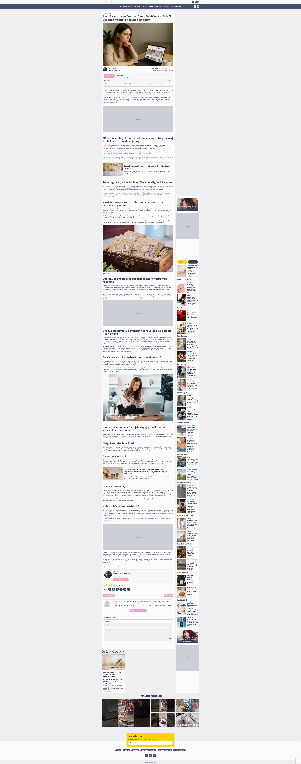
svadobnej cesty (108, 520)
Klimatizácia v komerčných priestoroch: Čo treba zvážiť (191, 538)
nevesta (128, 188)
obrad (153, 195)
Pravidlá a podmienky (148, 750)
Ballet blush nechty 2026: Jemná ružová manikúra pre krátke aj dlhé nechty (191, 288)
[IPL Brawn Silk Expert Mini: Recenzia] (187, 720)
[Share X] (117, 589)
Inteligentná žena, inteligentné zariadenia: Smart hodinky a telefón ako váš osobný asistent (192, 414)
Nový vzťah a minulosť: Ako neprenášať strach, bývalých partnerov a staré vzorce (192, 345)
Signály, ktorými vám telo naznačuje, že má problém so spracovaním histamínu (192, 329)
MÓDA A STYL (191, 367)
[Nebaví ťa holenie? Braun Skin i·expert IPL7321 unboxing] (162, 720)
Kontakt (126, 750)
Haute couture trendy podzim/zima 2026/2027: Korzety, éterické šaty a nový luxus (192, 373)
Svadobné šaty (107, 145)
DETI (188, 457)
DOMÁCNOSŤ (191, 485)
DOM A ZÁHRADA (192, 469)
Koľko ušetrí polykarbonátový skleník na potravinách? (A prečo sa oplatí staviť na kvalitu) (192, 475)
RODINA (189, 352)
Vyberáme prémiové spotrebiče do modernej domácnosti (191, 581)
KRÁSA (189, 282)
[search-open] (198, 6)
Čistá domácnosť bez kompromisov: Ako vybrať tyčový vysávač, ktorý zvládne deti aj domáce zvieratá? (192, 609)
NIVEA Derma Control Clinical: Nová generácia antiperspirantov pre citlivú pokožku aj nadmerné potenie (192, 445)
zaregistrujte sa (142, 605)
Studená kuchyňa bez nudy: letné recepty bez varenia (192, 592)
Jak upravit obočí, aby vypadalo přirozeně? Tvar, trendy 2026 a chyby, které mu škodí (192, 386)
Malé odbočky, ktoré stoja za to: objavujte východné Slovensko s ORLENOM (192, 431)
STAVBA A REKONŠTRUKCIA (192, 519)
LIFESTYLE (190, 438)
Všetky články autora (120, 580)
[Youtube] (196, 2)
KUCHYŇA (190, 576)
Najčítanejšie (182, 262)
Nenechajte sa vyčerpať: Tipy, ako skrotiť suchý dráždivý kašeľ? (192, 400)
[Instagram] (198, 2)
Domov (104, 13)
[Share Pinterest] (121, 589)
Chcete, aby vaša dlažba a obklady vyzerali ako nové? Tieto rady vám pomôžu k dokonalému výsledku (192, 492)
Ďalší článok (168, 595)
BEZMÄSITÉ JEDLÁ (192, 588)
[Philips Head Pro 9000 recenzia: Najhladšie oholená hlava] (187, 705)
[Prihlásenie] (195, 6)
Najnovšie (193, 262)
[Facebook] (193, 2)
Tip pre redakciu (179, 750)
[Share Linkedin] (124, 589)
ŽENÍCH (144, 6)
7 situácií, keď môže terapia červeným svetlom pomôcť (192, 315)
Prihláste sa (115, 602)
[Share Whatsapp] (113, 589)
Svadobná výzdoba (109, 209)
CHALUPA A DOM (192, 547)
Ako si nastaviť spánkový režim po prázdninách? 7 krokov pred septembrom (192, 357)
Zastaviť (107, 84)
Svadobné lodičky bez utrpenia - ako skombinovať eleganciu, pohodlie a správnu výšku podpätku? (192, 270)
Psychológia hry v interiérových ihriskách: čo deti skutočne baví (192, 462)
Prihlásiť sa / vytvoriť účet (138, 611)
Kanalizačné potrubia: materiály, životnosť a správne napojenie (191, 553)
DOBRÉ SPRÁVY (191, 425)
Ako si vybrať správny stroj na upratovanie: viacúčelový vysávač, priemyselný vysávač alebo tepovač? (192, 507)
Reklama (135, 750)
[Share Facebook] (109, 589)
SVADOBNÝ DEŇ (168, 6)
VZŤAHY (189, 339)
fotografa (156, 519)
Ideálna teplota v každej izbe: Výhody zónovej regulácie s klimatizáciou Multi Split (192, 565)
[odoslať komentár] (170, 639)
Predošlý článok (108, 595)
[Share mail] (128, 589)
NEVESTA (137, 6)
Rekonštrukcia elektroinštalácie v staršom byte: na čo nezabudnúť (192, 526)
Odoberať (168, 743)
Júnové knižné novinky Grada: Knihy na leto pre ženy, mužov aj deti (192, 623)
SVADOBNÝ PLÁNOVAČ (126, 6)
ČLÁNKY (189, 396)
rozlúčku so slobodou (133, 346)
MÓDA (189, 295)
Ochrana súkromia (165, 750)
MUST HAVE (178, 6)
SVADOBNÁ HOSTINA (154, 6)
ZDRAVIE (189, 311)
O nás (118, 750)
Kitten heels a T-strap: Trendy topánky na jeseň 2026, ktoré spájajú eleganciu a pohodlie (192, 301)
